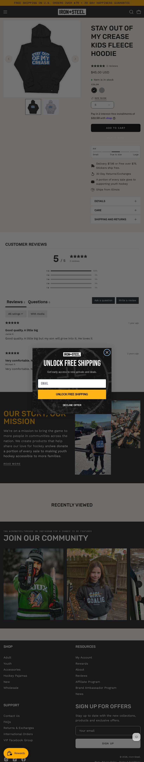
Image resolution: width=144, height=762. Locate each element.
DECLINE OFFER (72, 405)
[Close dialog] (107, 352)
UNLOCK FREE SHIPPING (72, 394)
